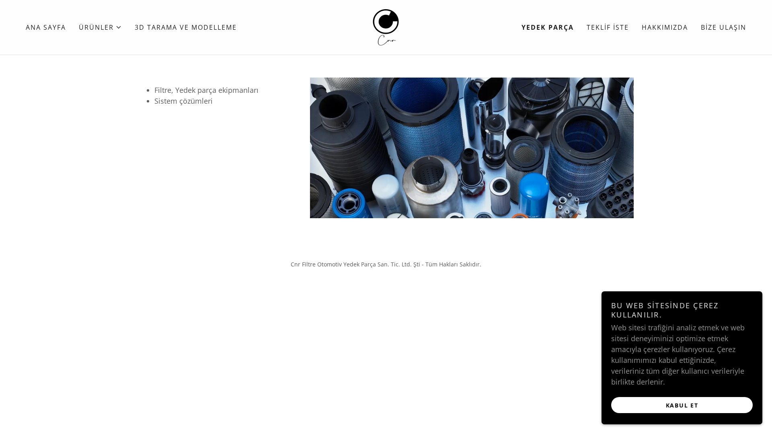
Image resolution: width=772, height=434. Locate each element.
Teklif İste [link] (608, 27)
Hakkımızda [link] (665, 27)
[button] (100, 27)
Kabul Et (682, 405)
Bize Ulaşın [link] (723, 27)
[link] (386, 26)
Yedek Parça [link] (548, 27)
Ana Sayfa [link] (46, 27)
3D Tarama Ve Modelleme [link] (186, 27)
